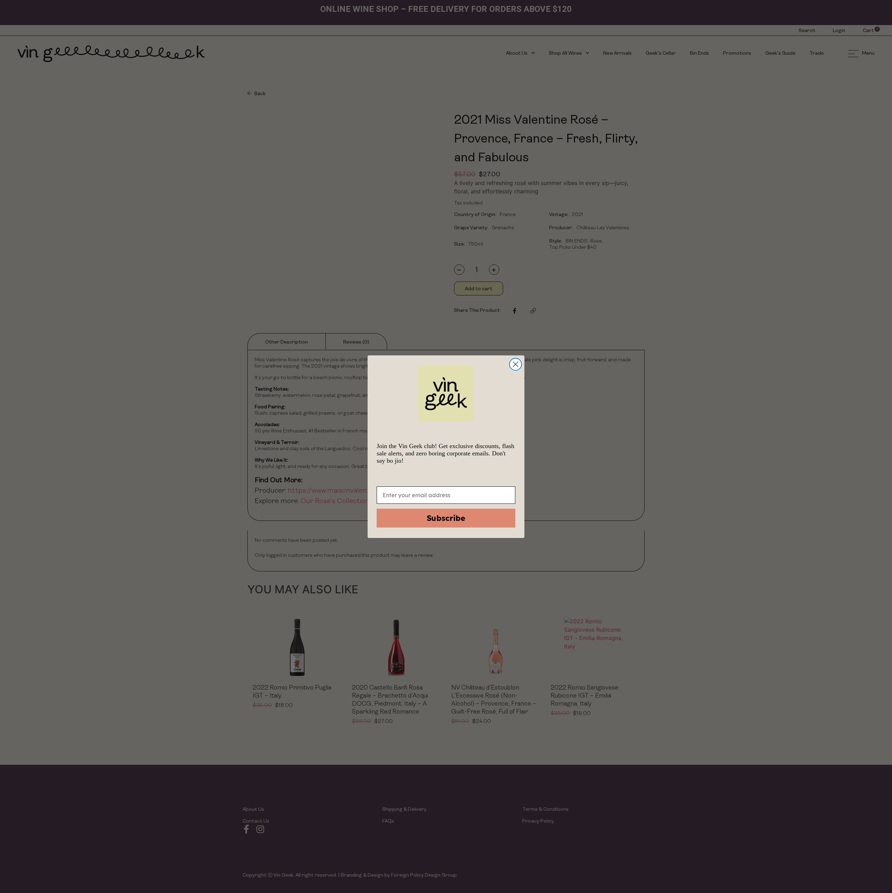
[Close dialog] (515, 364)
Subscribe (446, 518)
